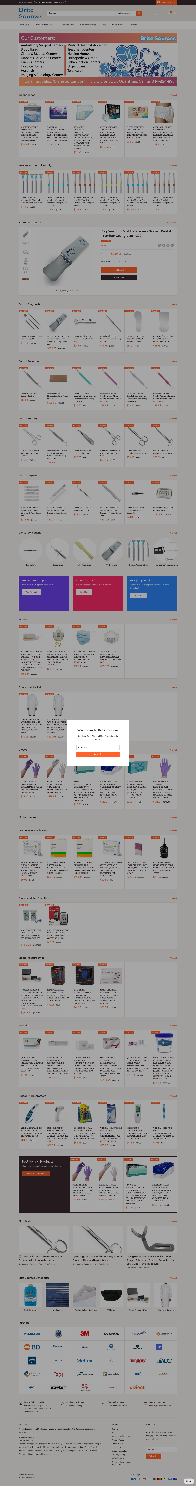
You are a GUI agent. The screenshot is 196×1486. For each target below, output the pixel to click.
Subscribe (98, 754)
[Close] (124, 724)
